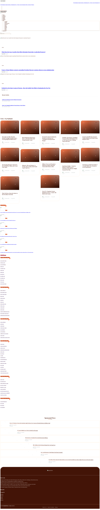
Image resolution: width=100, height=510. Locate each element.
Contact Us (4, 30)
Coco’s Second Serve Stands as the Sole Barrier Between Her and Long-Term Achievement (15, 485)
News (6, 25)
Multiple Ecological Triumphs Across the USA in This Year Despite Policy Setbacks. (14, 482)
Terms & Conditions (51, 507)
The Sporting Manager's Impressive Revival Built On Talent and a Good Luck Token (10, 166)
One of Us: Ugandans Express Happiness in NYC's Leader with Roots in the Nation (49, 192)
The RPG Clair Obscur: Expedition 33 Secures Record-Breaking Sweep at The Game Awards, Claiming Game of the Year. (69, 139)
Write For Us (44, 507)
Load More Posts (3, 255)
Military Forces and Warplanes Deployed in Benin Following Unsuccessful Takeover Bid (49, 165)
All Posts (3, 15)
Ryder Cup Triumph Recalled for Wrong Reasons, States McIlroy (13, 105)
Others (6, 26)
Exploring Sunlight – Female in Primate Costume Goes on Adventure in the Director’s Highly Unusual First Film (69, 168)
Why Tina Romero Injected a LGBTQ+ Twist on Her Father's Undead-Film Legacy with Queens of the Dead (17, 484)
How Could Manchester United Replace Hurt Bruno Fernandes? (8, 244)
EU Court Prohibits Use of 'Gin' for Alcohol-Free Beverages (7, 220)
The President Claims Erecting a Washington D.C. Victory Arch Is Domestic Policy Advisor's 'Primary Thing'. (80, 2)
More (3, 20)
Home (3, 14)
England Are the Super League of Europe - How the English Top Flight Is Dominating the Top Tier (26, 88)
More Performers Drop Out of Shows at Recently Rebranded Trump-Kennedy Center (28, 139)
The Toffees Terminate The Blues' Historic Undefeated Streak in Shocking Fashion (13, 487)
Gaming (6, 21)
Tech (5, 28)
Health (6, 22)
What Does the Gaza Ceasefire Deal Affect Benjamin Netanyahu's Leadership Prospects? (23, 52)
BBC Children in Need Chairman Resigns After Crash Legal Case (8, 236)
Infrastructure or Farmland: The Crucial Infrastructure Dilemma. (8, 228)
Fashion (3, 18)
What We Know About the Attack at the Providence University (10, 194)
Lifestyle (6, 24)
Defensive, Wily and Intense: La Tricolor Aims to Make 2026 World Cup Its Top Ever (29, 166)
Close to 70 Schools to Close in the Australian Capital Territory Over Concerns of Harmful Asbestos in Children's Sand (15, 212)
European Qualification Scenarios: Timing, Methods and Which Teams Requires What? (90, 138)
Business (3, 16)
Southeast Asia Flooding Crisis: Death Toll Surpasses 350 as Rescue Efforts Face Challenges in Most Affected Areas (19, 479)
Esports (3, 17)
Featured (3, 19)
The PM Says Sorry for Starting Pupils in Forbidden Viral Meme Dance (11, 481)
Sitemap (56, 507)
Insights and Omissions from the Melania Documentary (12, 99)
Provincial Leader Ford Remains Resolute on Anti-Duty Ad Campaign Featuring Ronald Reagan (49, 138)
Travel (6, 29)
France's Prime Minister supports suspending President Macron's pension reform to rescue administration (28, 70)
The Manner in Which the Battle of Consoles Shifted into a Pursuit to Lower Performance (89, 166)
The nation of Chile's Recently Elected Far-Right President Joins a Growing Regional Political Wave (9, 138)
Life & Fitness (7, 23)
